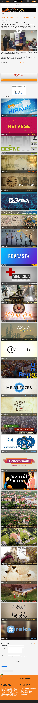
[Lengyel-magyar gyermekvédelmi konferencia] (20, 62)
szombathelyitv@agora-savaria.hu (26, 692)
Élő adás (34, 1)
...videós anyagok (4, 4)
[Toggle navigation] (28, 1)
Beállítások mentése (9, 670)
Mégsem (4, 670)
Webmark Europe (21, 701)
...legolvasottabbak (11, 4)
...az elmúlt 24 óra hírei (18, 4)
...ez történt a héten (26, 4)
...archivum (31, 4)
